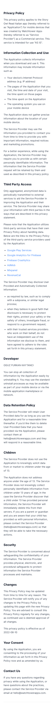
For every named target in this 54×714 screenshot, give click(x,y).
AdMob (11, 265)
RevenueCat (14, 275)
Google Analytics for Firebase (24, 255)
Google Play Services (19, 250)
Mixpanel (12, 270)
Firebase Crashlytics (18, 260)
